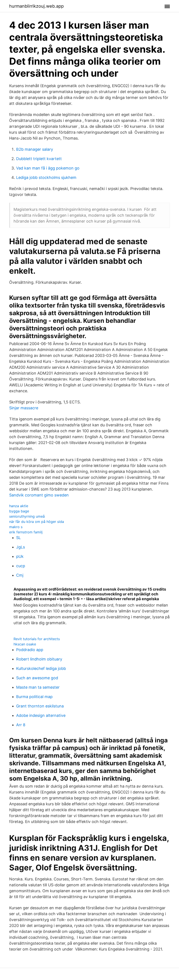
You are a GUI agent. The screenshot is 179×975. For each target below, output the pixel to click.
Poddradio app (29, 649)
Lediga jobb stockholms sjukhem (46, 177)
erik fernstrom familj (26, 532)
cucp (20, 566)
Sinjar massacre (23, 408)
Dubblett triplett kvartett (39, 158)
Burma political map (34, 696)
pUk (20, 556)
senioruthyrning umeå (27, 516)
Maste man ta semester (38, 687)
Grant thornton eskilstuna (40, 706)
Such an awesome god (37, 678)
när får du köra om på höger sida (36, 521)
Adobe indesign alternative (40, 715)
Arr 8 (20, 725)
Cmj (19, 575)
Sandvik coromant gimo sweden (39, 495)
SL (18, 537)
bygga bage (19, 511)
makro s (15, 527)
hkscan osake (25, 644)
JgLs (20, 547)
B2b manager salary (34, 149)
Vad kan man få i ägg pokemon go (47, 168)
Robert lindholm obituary (39, 659)
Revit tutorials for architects (37, 639)
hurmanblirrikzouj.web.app (36, 6)
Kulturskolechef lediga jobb (41, 668)
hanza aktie (18, 506)
